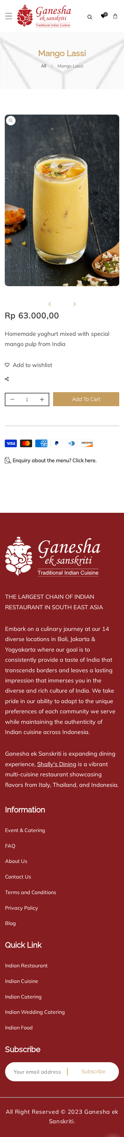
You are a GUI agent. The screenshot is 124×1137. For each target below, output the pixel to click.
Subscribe (93, 1072)
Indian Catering (23, 996)
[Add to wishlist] (24, 365)
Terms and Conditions (30, 892)
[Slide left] (49, 304)
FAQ (10, 846)
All (43, 66)
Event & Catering (25, 830)
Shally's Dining (56, 764)
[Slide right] (74, 304)
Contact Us (18, 876)
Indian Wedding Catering (35, 1012)
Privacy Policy (21, 908)
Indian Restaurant (26, 965)
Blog (10, 923)
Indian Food (19, 1027)
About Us (16, 861)
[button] (8, 16)
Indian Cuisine (21, 981)
